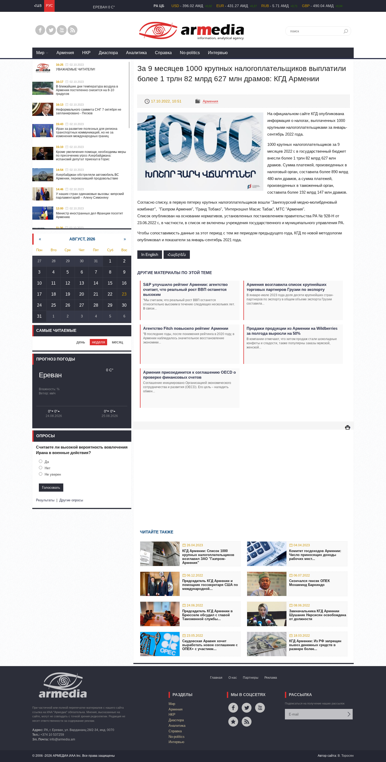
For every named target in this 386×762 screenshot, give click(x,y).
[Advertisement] (243, 472)
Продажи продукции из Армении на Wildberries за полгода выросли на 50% (292, 331)
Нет (47, 468)
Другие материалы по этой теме (174, 272)
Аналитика (136, 52)
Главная (216, 677)
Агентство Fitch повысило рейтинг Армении (185, 328)
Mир (40, 52)
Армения (65, 52)
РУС (49, 6)
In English (149, 254)
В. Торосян (346, 756)
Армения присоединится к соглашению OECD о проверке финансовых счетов (189, 374)
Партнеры (250, 677)
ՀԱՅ (37, 6)
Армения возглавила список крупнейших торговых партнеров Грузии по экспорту (286, 287)
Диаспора (108, 52)
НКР (86, 52)
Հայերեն (177, 254)
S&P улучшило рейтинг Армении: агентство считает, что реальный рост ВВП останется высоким (185, 289)
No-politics (190, 52)
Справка (163, 52)
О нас (232, 677)
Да (47, 462)
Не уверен (53, 474)
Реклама (270, 677)
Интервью (218, 52)
